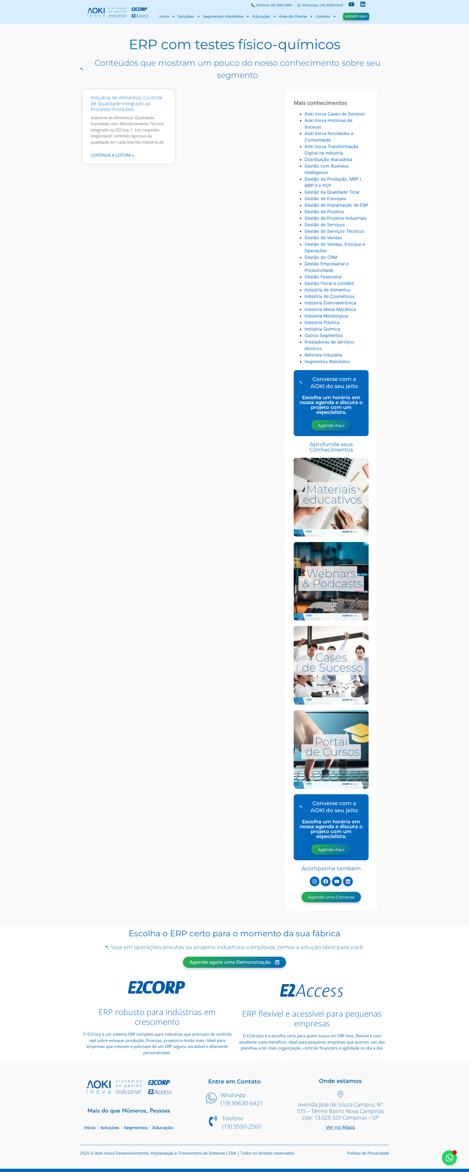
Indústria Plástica (322, 322)
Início (164, 16)
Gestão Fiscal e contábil (329, 283)
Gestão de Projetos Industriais (335, 218)
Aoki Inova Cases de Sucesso (335, 113)
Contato (323, 16)
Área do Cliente (293, 16)
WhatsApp (233, 1095)
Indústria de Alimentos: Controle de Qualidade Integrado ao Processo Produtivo (127, 103)
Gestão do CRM (321, 257)
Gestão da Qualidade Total (332, 192)
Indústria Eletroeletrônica (330, 302)
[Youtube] (337, 881)
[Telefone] (213, 1122)
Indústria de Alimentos (327, 289)
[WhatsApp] (211, 1099)
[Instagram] (314, 881)
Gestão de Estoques (325, 198)
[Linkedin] (348, 881)
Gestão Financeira (323, 276)
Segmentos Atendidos (223, 16)
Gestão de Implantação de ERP (336, 205)
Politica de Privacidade (368, 1153)
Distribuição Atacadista (328, 159)
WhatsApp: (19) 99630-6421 (322, 5)
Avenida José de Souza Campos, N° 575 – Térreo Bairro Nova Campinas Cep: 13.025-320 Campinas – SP (340, 1111)
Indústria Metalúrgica (326, 316)
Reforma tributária (323, 355)
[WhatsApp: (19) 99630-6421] (299, 6)
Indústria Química (322, 329)
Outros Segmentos (324, 335)
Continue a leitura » (112, 155)
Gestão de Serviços (325, 224)
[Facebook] (326, 881)
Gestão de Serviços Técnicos (334, 231)
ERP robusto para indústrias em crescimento (157, 1016)
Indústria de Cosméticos (329, 296)
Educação (261, 16)
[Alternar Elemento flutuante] (449, 1157)
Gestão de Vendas (323, 237)
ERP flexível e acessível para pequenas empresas (312, 1018)
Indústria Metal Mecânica (330, 309)
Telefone (232, 1118)
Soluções (186, 16)
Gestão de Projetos (324, 211)
